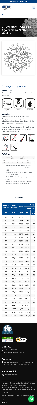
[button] (33, 7)
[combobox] (18, 14)
